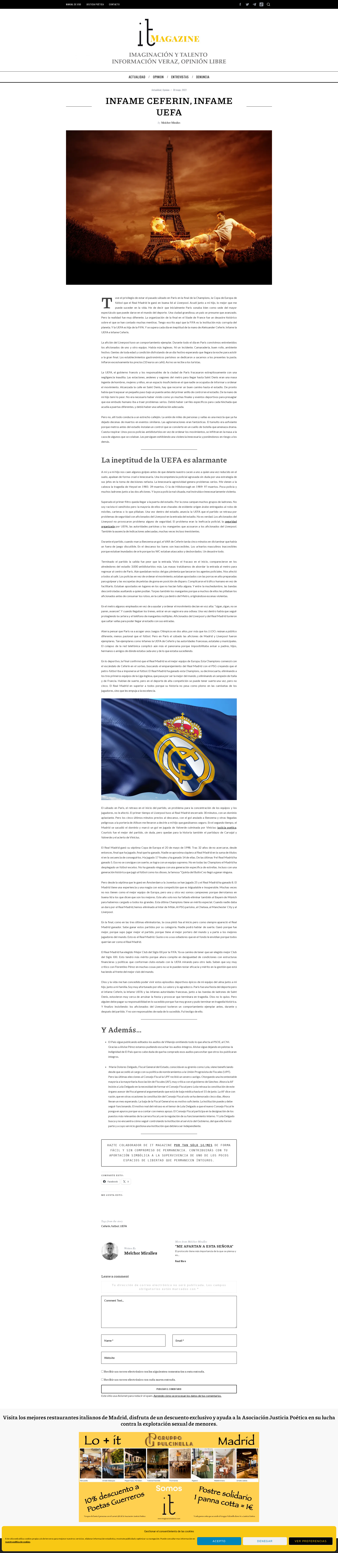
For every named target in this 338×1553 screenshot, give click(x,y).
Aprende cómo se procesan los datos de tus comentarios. (187, 1395)
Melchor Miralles (170, 122)
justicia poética (226, 827)
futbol (115, 1226)
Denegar (265, 1541)
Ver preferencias (311, 1541)
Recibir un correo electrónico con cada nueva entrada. (140, 1379)
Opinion (165, 90)
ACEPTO (219, 1541)
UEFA (123, 1226)
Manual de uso (73, 4)
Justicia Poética (95, 4)
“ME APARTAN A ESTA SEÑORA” (204, 1246)
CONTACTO (114, 4)
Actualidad (156, 90)
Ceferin (105, 1226)
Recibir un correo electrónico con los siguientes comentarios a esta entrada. (154, 1371)
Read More (180, 1261)
